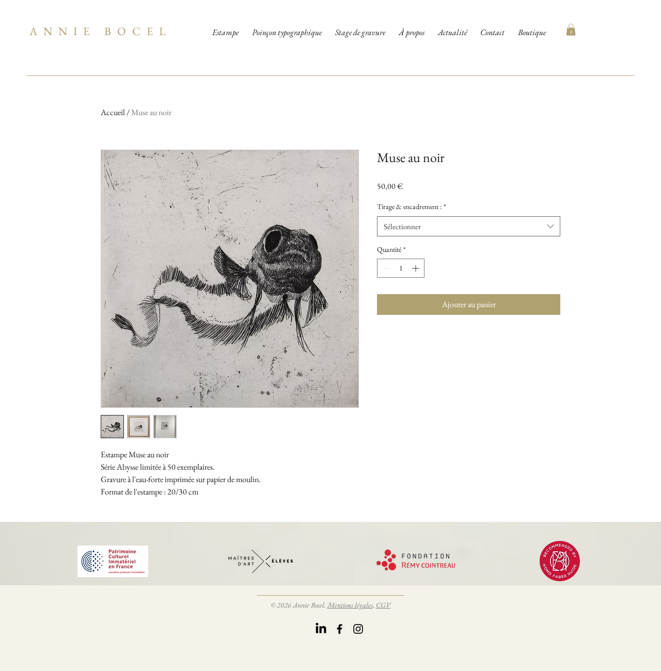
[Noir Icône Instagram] (358, 628)
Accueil (113, 112)
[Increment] (416, 268)
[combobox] (468, 226)
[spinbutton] (400, 268)
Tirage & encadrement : (411, 206)
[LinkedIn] (320, 628)
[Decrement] (385, 268)
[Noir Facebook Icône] (339, 628)
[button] (571, 30)
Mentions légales (350, 605)
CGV (383, 605)
